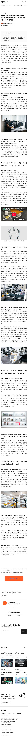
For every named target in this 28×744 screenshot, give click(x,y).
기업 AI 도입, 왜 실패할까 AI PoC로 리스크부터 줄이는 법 (20, 654)
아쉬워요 (18, 615)
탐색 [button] (4, 5)
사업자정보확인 (14, 719)
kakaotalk (11, 732)
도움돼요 (9, 615)
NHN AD (3, 710)
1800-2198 (9, 724)
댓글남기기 (24, 631)
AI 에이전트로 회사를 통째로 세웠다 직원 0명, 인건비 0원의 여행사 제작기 (6, 671)
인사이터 (18, 5)
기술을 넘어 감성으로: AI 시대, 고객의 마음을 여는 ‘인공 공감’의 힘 (20, 671)
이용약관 (2, 729)
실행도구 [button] (22, 5)
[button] (25, 647)
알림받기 (14, 608)
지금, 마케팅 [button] (8, 5)
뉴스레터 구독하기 (5, 702)
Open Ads (4, 2)
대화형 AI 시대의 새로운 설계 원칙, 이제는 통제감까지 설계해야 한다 (7, 654)
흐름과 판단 (14, 5)
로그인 (26, 1)
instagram (3, 732)
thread (7, 732)
